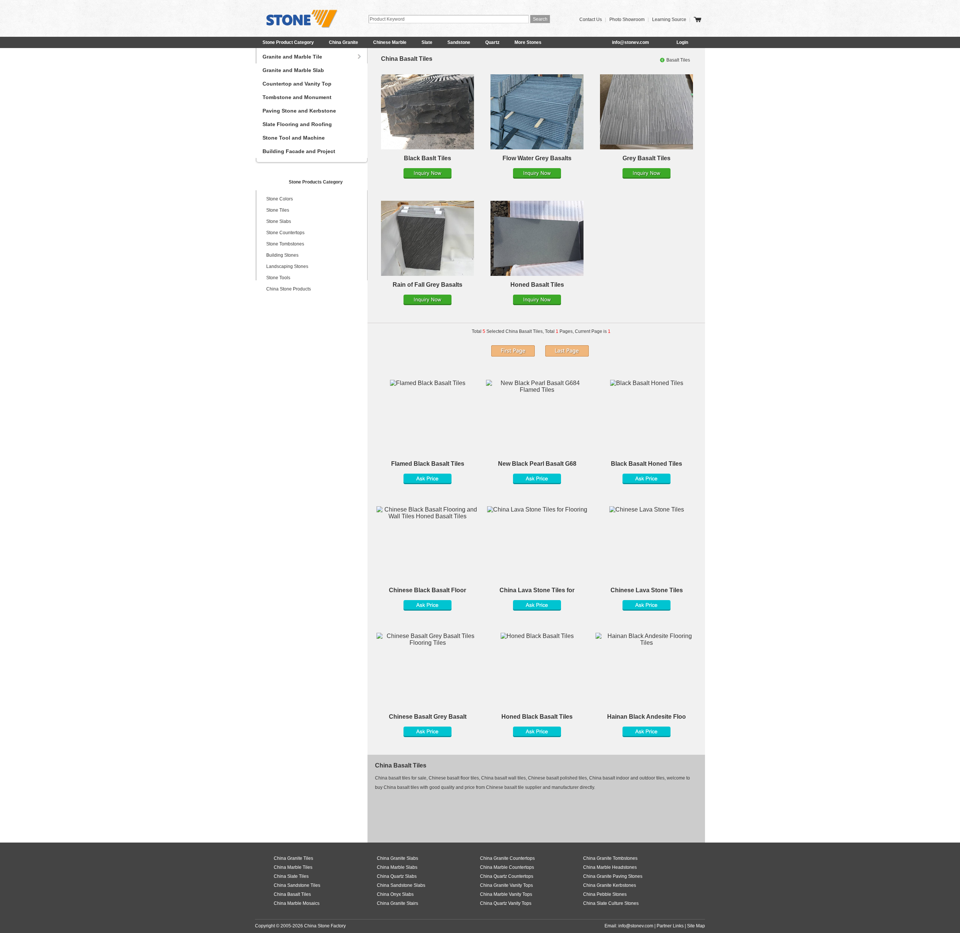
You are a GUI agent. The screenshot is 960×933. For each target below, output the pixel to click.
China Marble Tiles (293, 867)
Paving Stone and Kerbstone (299, 111)
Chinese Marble (389, 42)
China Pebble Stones (605, 894)
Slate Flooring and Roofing (297, 124)
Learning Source (669, 19)
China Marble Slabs (397, 867)
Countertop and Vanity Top (297, 84)
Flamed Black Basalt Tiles (427, 463)
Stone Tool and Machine (293, 138)
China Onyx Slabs (395, 894)
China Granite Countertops (507, 858)
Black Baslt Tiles (427, 158)
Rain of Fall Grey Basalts (427, 284)
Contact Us (590, 19)
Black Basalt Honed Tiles (646, 463)
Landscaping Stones (287, 266)
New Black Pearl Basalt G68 (537, 463)
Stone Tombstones (285, 244)
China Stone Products (288, 289)
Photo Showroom (627, 19)
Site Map (696, 925)
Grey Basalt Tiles (646, 158)
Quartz (492, 42)
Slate (427, 42)
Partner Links (670, 925)
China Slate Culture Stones (611, 903)
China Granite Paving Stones (612, 876)
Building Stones (282, 255)
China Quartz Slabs (397, 876)
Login (682, 42)
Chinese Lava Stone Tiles (646, 590)
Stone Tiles (277, 210)
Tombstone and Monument (297, 97)
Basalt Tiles (678, 60)
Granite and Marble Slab (293, 70)
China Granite (343, 42)
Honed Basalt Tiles (537, 284)
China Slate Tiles (291, 876)
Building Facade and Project (298, 151)
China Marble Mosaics (297, 903)
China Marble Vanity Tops (506, 894)
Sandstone (458, 42)
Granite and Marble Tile (292, 57)
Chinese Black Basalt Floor (427, 590)
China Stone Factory (325, 925)
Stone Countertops (285, 232)
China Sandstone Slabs (401, 885)
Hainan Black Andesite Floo (646, 716)
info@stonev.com (630, 42)
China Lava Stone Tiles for (537, 590)
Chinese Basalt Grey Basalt (427, 716)
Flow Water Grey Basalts (537, 158)
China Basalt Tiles (406, 59)
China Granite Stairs (397, 903)
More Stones (528, 42)
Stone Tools (278, 277)
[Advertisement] (511, 814)
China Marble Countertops (507, 867)
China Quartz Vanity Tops (505, 903)
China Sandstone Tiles (297, 885)
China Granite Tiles (293, 858)
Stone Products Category (316, 182)
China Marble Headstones (610, 867)
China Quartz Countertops (506, 876)
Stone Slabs (278, 221)
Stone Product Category (288, 42)
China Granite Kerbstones (609, 885)
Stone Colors (279, 199)
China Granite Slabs (397, 858)
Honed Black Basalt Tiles (537, 716)
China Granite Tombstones (610, 858)
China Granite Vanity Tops (506, 885)
